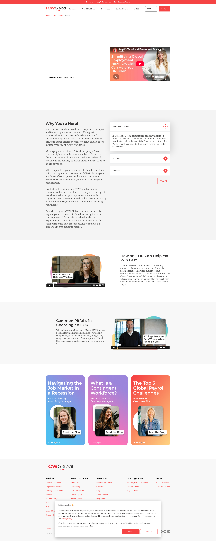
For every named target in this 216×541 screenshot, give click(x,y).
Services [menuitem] (50, 478)
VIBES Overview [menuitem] (162, 483)
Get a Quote (164, 9)
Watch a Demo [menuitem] (133, 487)
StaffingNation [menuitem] (135, 478)
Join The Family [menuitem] (77, 491)
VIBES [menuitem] (159, 478)
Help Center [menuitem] (101, 499)
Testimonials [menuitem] (76, 499)
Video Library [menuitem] (102, 495)
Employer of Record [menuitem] (54, 487)
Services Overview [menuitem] (53, 483)
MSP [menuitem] (47, 503)
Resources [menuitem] (102, 478)
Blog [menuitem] (98, 491)
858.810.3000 (51, 528)
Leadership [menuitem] (75, 487)
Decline (149, 532)
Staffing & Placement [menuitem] (54, 491)
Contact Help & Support (57, 92)
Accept (131, 532)
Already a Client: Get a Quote (59, 85)
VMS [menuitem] (47, 507)
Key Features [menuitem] (132, 491)
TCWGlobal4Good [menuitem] (163, 487)
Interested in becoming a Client (61, 77)
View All (164, 181)
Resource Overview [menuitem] (104, 483)
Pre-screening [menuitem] (51, 499)
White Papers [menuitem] (76, 495)
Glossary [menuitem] (100, 487)
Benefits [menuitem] (49, 495)
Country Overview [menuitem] (53, 515)
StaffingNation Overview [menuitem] (137, 483)
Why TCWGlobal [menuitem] (79, 478)
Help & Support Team (121, 2)
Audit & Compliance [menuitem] (54, 511)
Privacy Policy (66, 519)
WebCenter (151, 9)
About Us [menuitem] (75, 483)
